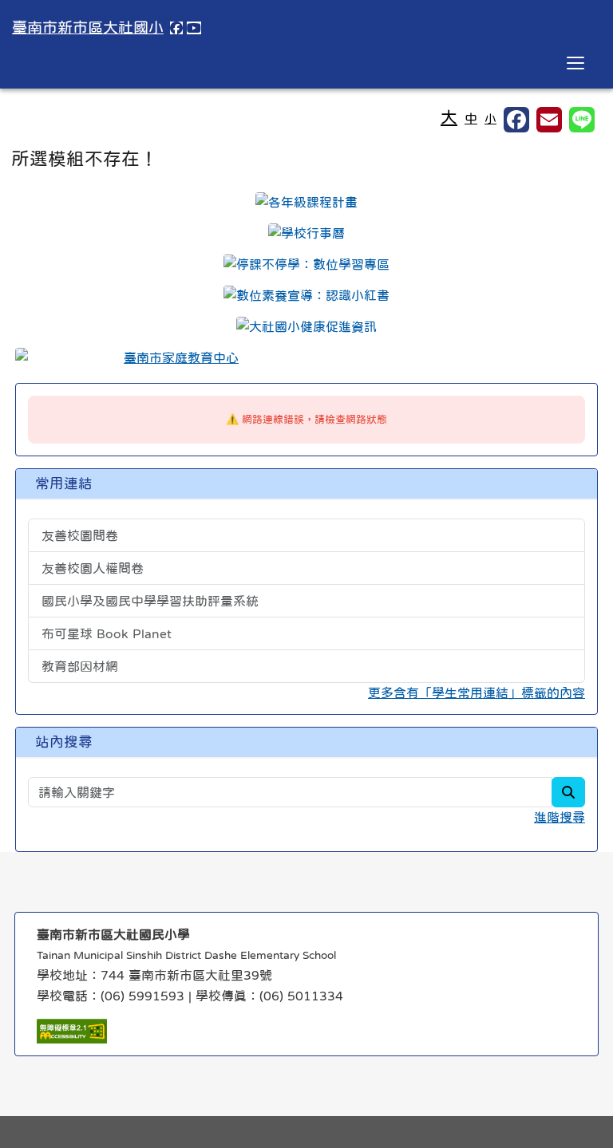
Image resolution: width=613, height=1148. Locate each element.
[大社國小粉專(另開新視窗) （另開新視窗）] (176, 28)
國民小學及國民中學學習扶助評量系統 (150, 600)
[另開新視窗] (306, 357)
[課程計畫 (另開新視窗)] (306, 201)
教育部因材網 (80, 666)
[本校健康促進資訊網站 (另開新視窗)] (306, 326)
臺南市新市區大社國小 (88, 27)
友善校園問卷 (80, 535)
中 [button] (471, 118)
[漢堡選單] (575, 63)
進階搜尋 (559, 817)
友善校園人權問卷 (93, 568)
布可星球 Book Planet (107, 633)
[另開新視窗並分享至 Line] (582, 119)
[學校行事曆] (306, 233)
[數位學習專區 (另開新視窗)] (306, 264)
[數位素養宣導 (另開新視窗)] (306, 295)
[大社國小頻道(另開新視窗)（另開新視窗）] (194, 28)
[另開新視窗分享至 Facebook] (516, 119)
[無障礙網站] (72, 1030)
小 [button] (490, 118)
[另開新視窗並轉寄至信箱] (549, 119)
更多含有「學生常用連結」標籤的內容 (476, 692)
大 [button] (449, 116)
